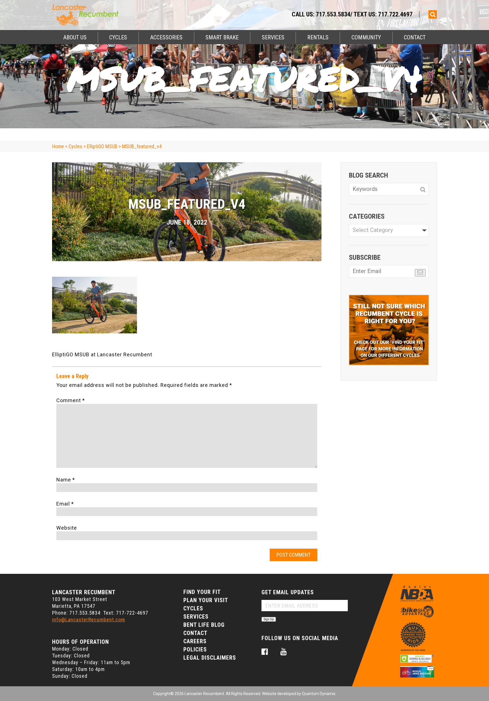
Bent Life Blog (204, 624)
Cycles (118, 37)
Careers (195, 641)
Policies (195, 649)
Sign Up (269, 619)
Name (65, 480)
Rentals (318, 37)
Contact (415, 37)
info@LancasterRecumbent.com (88, 620)
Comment (70, 400)
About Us (75, 37)
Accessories (166, 37)
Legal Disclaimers (209, 657)
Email (65, 504)
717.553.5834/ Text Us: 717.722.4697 (364, 14)
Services (273, 37)
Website (66, 528)
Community (366, 37)
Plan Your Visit (205, 600)
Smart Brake (222, 37)
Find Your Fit (202, 592)
